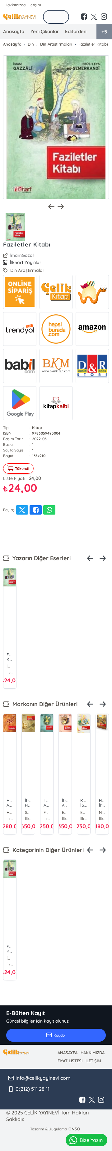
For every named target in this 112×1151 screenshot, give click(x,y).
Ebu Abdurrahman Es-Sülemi (83, 812)
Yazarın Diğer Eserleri (40, 558)
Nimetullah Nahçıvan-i (102, 812)
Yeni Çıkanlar (44, 31)
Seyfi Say (28, 812)
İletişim (35, 4)
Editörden (75, 31)
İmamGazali (22, 255)
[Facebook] (82, 1100)
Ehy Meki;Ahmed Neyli (65, 812)
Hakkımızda (15, 4)
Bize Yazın (91, 1140)
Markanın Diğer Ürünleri (43, 704)
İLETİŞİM (93, 1060)
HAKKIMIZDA (93, 1052)
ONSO (74, 1128)
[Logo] (19, 17)
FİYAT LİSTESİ (70, 1060)
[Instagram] (101, 1100)
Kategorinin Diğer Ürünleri (46, 850)
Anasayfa (13, 31)
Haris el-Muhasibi (10, 812)
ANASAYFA (67, 1052)
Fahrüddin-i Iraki (47, 812)
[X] (91, 1100)
